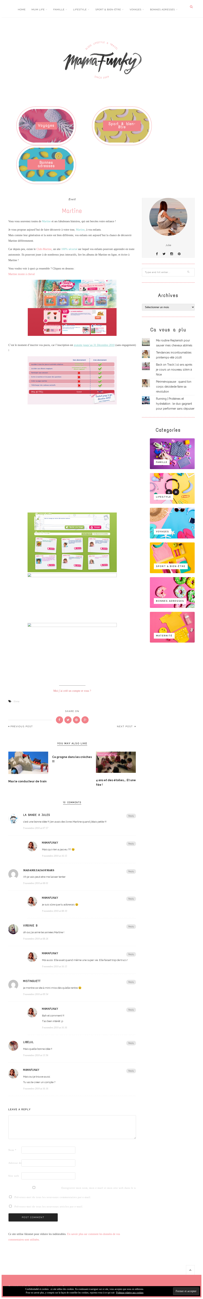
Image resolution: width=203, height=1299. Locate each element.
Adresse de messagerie (14, 1162)
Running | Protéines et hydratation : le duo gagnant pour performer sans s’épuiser (175, 403)
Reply (131, 816)
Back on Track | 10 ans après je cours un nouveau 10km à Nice (174, 369)
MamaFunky (50, 842)
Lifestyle (80, 9)
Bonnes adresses (162, 9)
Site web (13, 1175)
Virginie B (30, 925)
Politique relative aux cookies (130, 1292)
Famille (58, 9)
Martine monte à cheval (21, 274)
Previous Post (22, 726)
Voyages (135, 9)
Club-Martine (44, 249)
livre (17, 701)
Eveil (72, 199)
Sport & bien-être (108, 9)
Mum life (38, 9)
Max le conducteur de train (27, 781)
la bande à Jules (36, 815)
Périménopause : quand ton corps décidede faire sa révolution (173, 386)
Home (22, 9)
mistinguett (32, 981)
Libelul (28, 1042)
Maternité (164, 635)
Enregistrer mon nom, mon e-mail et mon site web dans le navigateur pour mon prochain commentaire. (67, 1187)
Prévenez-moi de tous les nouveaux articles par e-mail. (48, 1206)
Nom (12, 1150)
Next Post (125, 726)
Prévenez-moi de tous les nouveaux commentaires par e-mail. (52, 1197)
